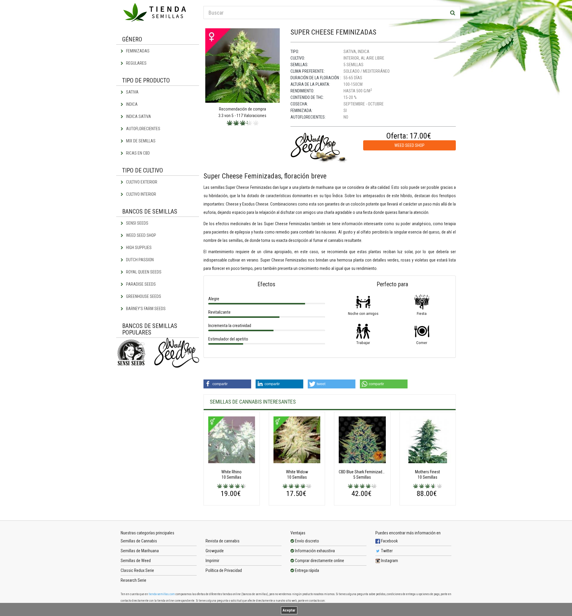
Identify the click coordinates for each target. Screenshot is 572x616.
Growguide (215, 550)
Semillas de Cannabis (139, 541)
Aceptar (289, 610)
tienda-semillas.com (162, 594)
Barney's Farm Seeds (145, 308)
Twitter (386, 550)
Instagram (389, 560)
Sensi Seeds (136, 223)
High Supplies (138, 247)
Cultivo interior (140, 194)
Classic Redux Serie (137, 570)
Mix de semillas (140, 141)
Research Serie (133, 580)
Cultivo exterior (141, 182)
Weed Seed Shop (140, 235)
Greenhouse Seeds (143, 296)
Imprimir (212, 560)
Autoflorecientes (142, 128)
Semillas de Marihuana (140, 550)
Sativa (132, 92)
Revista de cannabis (223, 541)
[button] (227, 383)
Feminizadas (137, 51)
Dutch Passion (139, 259)
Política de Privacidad (224, 570)
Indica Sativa (138, 116)
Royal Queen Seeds (143, 272)
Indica (131, 104)
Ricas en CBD (137, 153)
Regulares (136, 63)
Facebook (389, 541)
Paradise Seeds (140, 284)
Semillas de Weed (136, 560)
